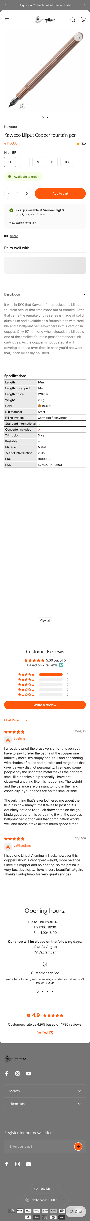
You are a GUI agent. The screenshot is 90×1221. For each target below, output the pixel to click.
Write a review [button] (45, 705)
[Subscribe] (78, 1146)
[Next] (84, 5)
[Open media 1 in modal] (78, 37)
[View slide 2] (42, 991)
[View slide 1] (37, 991)
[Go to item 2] (47, 117)
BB (67, 162)
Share (14, 236)
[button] (26, 674)
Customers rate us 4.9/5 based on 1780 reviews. (45, 1024)
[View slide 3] (47, 991)
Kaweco (10, 127)
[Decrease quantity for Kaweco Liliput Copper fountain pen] (8, 193)
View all (45, 620)
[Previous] (5, 5)
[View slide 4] (52, 991)
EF (10, 162)
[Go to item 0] (42, 117)
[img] (14, 732)
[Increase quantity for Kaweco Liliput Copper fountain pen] (26, 193)
